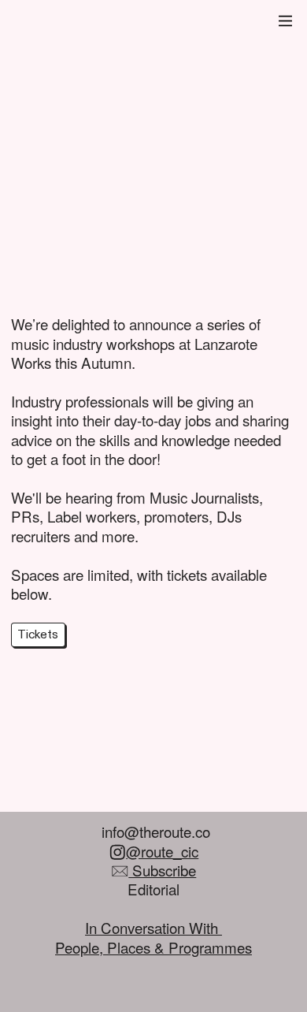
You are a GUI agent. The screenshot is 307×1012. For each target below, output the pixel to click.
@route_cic (162, 850)
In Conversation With (153, 927)
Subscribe (162, 869)
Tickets (37, 635)
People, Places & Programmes (153, 947)
